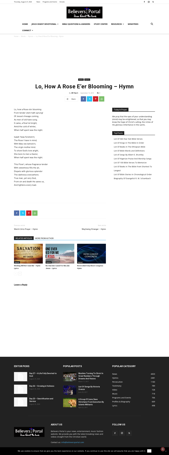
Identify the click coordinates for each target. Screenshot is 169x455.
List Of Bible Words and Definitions (129, 150)
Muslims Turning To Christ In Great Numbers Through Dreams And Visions (90, 376)
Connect (26, 30)
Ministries (133, 24)
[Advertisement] (84, 58)
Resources (116, 24)
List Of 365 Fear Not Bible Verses (128, 139)
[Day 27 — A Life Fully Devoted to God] (20, 376)
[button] (152, 24)
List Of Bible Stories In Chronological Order (133, 174)
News (38, 2)
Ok (149, 451)
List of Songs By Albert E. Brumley (129, 154)
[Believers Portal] (84, 12)
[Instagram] (149, 2)
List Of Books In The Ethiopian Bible (129, 147)
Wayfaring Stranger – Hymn (94, 229)
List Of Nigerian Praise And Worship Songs (132, 158)
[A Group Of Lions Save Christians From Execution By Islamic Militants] (69, 402)
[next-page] (20, 273)
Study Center (100, 24)
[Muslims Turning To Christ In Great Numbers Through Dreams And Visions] (69, 376)
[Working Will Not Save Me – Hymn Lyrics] (28, 254)
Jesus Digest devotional (44, 24)
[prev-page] (15, 273)
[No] (165, 451)
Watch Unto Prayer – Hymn (26, 229)
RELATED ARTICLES (24, 238)
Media (23, 36)
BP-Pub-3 (74, 93)
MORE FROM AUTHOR (44, 238)
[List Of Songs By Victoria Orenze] (69, 390)
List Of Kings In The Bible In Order (129, 143)
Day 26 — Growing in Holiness (41, 386)
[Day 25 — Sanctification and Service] (20, 402)
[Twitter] (153, 2)
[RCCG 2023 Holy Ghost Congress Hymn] (91, 254)
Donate (62, 2)
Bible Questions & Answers (76, 24)
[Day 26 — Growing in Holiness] (20, 389)
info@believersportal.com (72, 442)
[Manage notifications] (163, 449)
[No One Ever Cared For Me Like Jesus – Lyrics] (60, 254)
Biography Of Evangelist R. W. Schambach (132, 178)
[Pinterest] (95, 99)
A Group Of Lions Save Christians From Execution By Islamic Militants (91, 402)
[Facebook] (144, 2)
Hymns (30, 36)
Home (25, 24)
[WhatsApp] (101, 99)
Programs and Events (50, 2)
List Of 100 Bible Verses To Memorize (130, 162)
